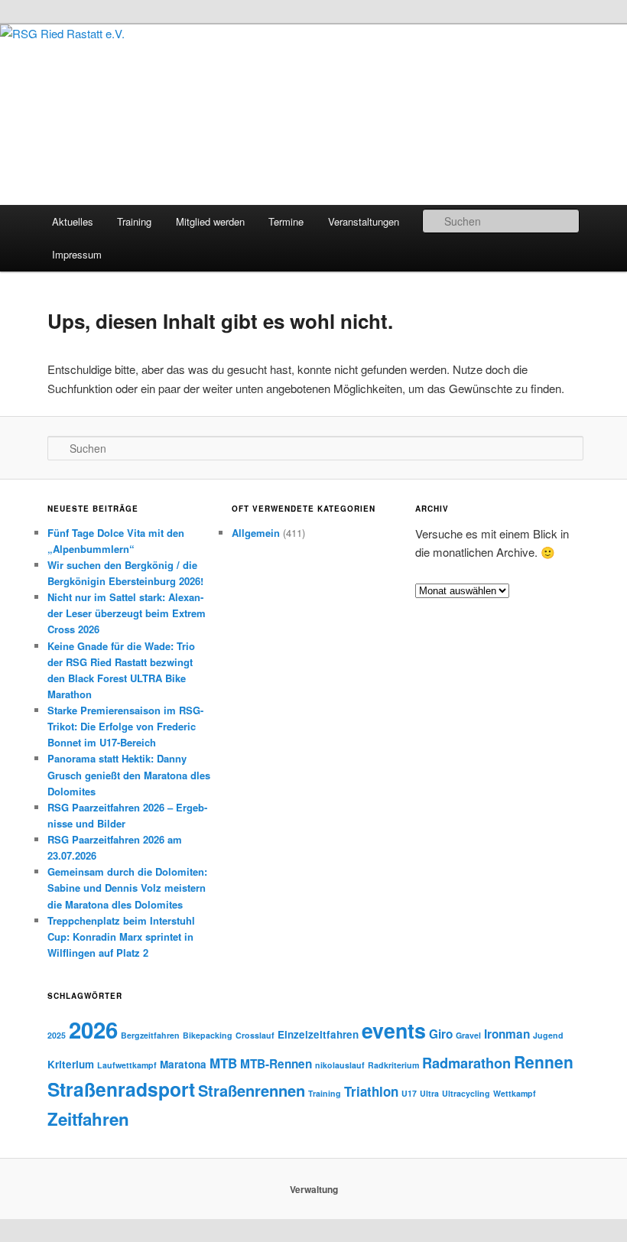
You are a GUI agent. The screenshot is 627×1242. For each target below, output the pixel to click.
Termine (286, 221)
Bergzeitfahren (150, 1035)
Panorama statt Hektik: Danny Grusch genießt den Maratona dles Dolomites (128, 774)
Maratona (183, 1064)
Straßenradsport (121, 1089)
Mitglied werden (210, 221)
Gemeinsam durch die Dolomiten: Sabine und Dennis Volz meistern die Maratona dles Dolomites (127, 887)
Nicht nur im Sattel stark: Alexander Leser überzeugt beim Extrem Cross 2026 (126, 613)
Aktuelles (72, 221)
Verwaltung (314, 1189)
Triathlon (371, 1091)
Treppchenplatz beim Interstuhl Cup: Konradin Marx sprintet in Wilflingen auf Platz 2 (121, 936)
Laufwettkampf (127, 1065)
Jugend (548, 1035)
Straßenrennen (251, 1090)
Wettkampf (514, 1093)
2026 (93, 1029)
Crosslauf (255, 1035)
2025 (56, 1035)
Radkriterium (393, 1065)
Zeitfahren (88, 1119)
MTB (223, 1063)
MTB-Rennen (276, 1063)
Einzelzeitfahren (318, 1034)
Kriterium (70, 1064)
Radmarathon (466, 1062)
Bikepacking (207, 1035)
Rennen (543, 1061)
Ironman (507, 1034)
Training (134, 221)
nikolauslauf (340, 1065)
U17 (409, 1093)
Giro (441, 1034)
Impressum (77, 254)
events (394, 1030)
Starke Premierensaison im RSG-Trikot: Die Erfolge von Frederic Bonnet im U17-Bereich (125, 726)
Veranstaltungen (363, 221)
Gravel (468, 1035)
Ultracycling (466, 1093)
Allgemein (256, 532)
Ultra (429, 1093)
